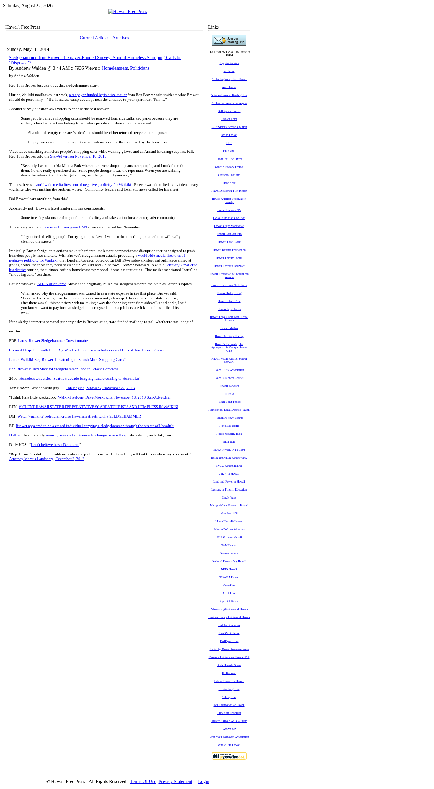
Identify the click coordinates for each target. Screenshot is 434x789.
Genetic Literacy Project (229, 166)
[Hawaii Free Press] (127, 11)
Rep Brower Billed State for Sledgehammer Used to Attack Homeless (63, 369)
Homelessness (115, 68)
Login (203, 781)
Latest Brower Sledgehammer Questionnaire (53, 340)
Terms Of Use (143, 781)
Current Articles (94, 37)
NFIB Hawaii (229, 569)
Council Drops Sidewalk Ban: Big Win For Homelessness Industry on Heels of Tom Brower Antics (86, 350)
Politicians (139, 68)
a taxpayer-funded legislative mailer (98, 94)
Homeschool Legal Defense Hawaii (229, 409)
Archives (120, 37)
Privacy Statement (175, 781)
